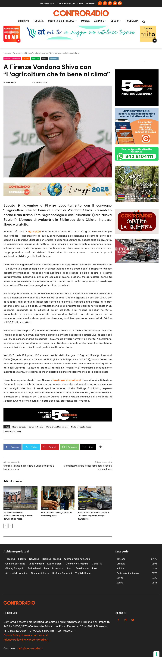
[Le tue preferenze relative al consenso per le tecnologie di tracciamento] (156, 654)
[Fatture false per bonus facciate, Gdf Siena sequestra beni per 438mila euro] (95, 498)
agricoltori (34, 231)
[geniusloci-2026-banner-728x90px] (57, 195)
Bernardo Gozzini (36, 427)
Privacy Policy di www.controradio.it (25, 639)
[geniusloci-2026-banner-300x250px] (137, 143)
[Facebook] (100, 3)
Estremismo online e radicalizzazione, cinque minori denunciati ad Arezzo (17, 515)
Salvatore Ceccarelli (13, 431)
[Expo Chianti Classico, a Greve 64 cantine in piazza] (58, 498)
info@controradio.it (30, 648)
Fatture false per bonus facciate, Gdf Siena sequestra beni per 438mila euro (93, 515)
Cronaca (7, 508)
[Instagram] (105, 3)
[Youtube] (115, 3)
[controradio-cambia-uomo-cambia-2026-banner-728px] (57, 420)
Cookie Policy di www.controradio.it (25, 635)
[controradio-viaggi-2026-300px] (137, 201)
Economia (54, 58)
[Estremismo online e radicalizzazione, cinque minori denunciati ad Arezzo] (20, 498)
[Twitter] (110, 3)
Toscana (7, 53)
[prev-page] (5, 526)
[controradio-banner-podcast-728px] (81, 38)
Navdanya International (67, 379)
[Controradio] (81, 13)
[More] (100, 447)
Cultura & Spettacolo (12, 58)
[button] (143, 22)
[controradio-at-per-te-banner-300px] (137, 104)
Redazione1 (11, 82)
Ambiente (17, 53)
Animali (44, 58)
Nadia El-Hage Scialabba (81, 427)
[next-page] (10, 526)
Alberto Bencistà (19, 427)
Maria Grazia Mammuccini (57, 427)
